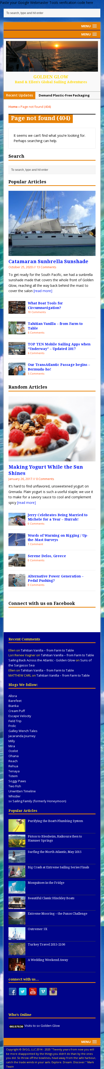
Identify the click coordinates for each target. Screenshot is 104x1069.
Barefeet (15, 701)
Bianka (13, 706)
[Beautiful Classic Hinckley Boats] (16, 907)
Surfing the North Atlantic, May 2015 (55, 852)
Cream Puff (16, 711)
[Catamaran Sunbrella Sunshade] (52, 253)
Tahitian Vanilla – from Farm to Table (47, 650)
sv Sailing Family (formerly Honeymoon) (37, 801)
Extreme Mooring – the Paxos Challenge (57, 913)
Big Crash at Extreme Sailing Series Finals (58, 867)
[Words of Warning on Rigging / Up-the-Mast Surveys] (16, 543)
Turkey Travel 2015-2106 (46, 944)
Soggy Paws (17, 781)
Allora (12, 696)
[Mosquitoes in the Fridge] (16, 891)
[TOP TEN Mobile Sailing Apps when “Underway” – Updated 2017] (16, 351)
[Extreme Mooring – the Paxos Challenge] (16, 922)
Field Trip (15, 721)
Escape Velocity (19, 716)
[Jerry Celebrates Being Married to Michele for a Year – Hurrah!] (16, 522)
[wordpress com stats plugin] (16, 1025)
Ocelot (13, 751)
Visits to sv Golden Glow (42, 1025)
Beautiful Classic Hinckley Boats (51, 898)
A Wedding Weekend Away (48, 960)
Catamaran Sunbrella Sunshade (48, 261)
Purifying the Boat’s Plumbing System (55, 821)
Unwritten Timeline (22, 791)
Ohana (13, 756)
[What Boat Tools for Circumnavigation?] (16, 311)
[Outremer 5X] (16, 937)
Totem (13, 776)
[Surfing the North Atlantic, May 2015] (16, 860)
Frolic (12, 726)
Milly (11, 741)
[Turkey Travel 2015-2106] (16, 953)
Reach (13, 761)
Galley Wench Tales (22, 731)
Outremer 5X (37, 929)
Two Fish (14, 786)
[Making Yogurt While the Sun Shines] (52, 458)
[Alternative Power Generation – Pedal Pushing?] (16, 584)
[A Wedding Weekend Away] (16, 968)
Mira (11, 746)
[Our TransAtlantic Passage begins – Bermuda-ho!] (16, 372)
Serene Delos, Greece (47, 556)
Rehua (13, 766)
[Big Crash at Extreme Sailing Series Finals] (16, 876)
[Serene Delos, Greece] (16, 563)
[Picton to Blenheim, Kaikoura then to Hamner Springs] (16, 845)
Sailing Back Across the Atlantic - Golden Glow (41, 660)
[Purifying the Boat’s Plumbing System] (16, 829)
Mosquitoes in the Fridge (46, 882)
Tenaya (14, 771)
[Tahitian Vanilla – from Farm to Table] (16, 331)
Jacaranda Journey (22, 736)
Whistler (14, 796)
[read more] (43, 290)
